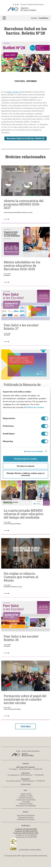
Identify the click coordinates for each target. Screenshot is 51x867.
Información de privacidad (25, 800)
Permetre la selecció (25, 466)
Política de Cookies (35, 407)
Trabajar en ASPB (26, 796)
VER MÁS (25, 726)
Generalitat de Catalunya (26, 819)
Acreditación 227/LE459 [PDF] (26, 837)
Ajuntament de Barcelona (26, 815)
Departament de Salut (25, 817)
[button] (4, 18)
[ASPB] (25, 754)
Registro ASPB (26, 794)
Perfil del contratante (26, 798)
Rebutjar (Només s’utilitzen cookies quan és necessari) (26, 474)
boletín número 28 (14, 92)
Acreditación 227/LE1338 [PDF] (26, 835)
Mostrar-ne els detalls (33, 451)
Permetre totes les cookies (25, 459)
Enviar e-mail (25, 784)
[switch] (44, 426)
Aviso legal (26, 802)
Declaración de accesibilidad (26, 806)
